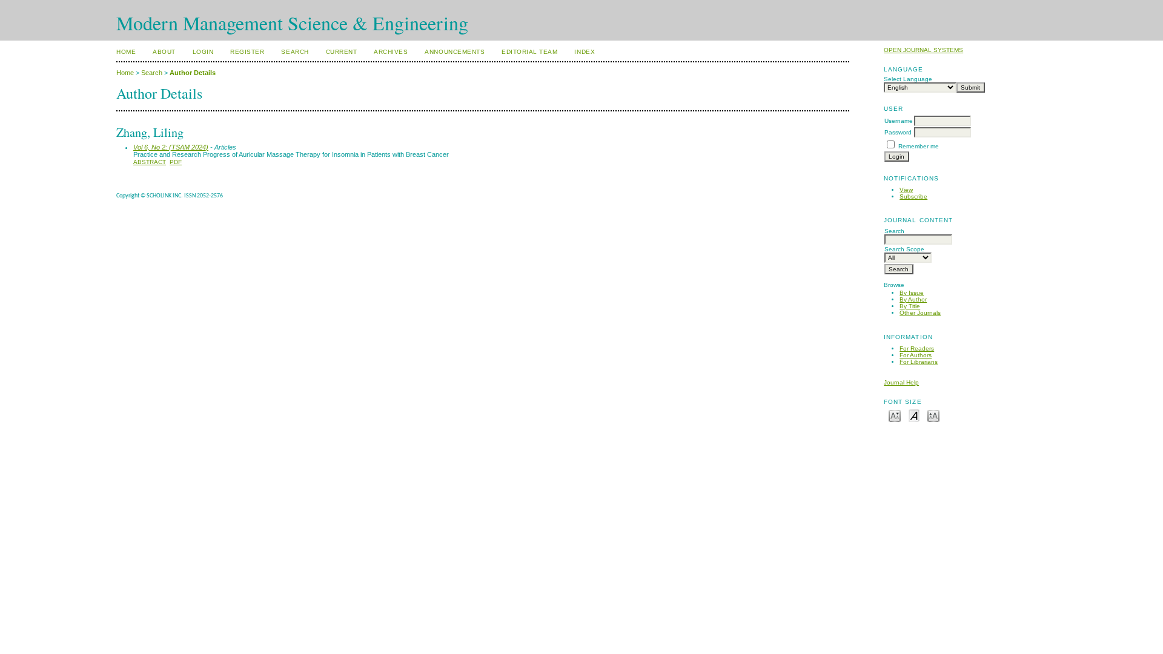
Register (247, 51)
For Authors (916, 355)
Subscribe (913, 196)
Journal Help (901, 382)
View (906, 190)
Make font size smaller (895, 415)
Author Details (193, 72)
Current (341, 51)
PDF (176, 162)
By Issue (912, 292)
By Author (913, 299)
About (164, 51)
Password (898, 132)
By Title (910, 306)
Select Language (908, 79)
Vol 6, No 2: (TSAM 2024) (170, 147)
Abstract (149, 162)
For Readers (917, 348)
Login (203, 51)
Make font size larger (933, 415)
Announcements (455, 51)
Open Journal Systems (923, 50)
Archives (391, 51)
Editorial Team (529, 51)
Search (294, 51)
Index (584, 51)
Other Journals (920, 312)
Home (126, 51)
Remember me (918, 146)
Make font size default (914, 415)
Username (898, 120)
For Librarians (919, 361)
